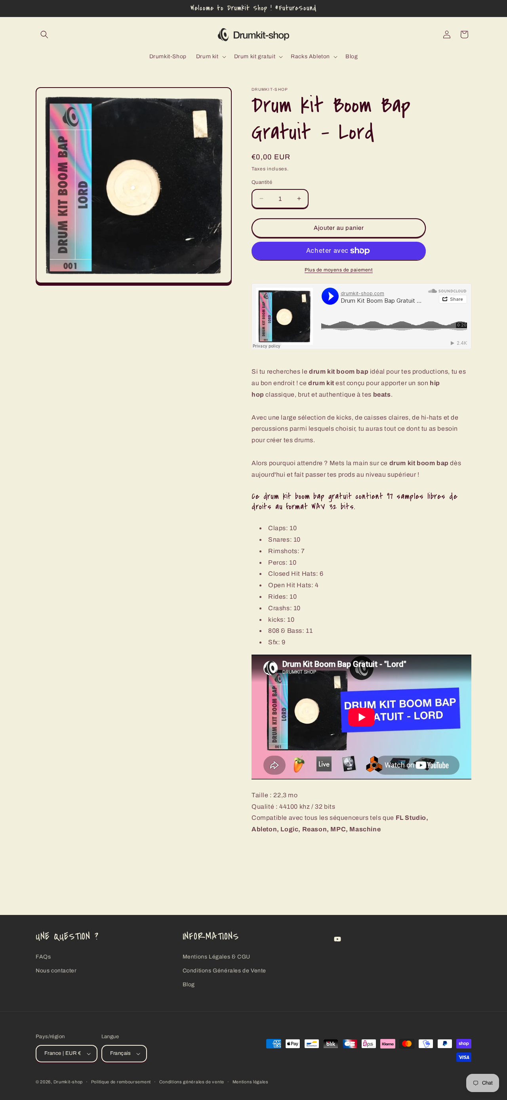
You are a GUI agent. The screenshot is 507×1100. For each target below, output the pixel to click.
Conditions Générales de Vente (224, 971)
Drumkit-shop (68, 1081)
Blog (189, 984)
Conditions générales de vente (191, 1081)
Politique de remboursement (121, 1081)
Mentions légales (251, 1081)
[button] (44, 34)
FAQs (43, 957)
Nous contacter (56, 971)
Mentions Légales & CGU (216, 957)
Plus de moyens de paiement (339, 270)
